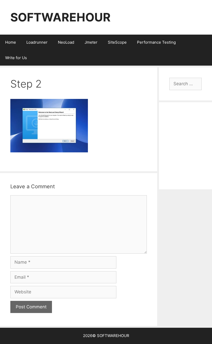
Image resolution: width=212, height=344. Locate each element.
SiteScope (117, 42)
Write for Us (16, 57)
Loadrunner (37, 42)
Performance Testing (156, 42)
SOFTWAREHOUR (60, 17)
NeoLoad (66, 42)
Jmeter (91, 42)
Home (10, 42)
